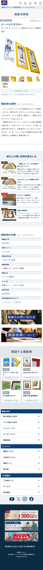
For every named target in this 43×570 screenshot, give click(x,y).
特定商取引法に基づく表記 (13, 546)
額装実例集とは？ (36, 21)
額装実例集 (16, 7)
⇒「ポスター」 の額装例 (11, 302)
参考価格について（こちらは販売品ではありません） (18, 94)
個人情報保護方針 (29, 546)
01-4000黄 (6, 251)
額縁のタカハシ (7, 7)
